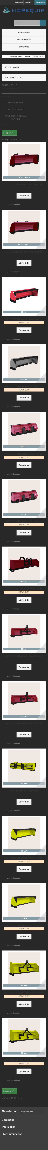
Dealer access (40, 2)
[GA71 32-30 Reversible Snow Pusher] (24, 294)
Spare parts (24, 47)
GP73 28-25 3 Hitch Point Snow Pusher (24, 992)
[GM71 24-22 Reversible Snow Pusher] (24, 160)
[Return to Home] (4, 56)
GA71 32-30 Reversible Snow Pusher (24, 319)
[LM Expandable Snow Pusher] (24, 766)
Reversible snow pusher (15, 118)
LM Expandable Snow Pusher (24, 790)
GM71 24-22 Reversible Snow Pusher (24, 184)
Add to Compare (13, 205)
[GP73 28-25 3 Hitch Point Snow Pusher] (24, 968)
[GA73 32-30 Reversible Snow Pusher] (24, 631)
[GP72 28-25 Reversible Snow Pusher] (24, 833)
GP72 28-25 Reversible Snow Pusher (24, 858)
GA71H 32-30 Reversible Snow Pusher (24, 589)
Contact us (19, 2)
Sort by (5, 125)
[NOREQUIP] (24, 10)
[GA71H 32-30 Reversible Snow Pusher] (24, 564)
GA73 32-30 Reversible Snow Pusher (24, 656)
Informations (13, 77)
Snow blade (15, 102)
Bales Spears (15, 109)
